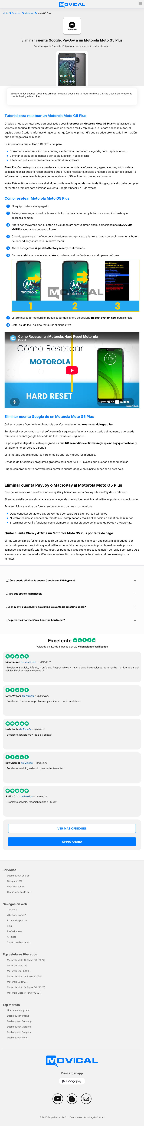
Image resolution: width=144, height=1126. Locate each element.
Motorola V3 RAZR (17, 981)
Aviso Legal (89, 1117)
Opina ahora (72, 841)
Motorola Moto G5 (17, 965)
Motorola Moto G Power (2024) (24, 976)
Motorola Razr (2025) (18, 970)
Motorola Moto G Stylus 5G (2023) (26, 987)
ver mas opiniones (72, 828)
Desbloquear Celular (18, 875)
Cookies (100, 1117)
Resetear (16, 13)
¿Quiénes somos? (17, 915)
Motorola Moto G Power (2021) (24, 992)
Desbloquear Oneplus (19, 1032)
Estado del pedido (17, 920)
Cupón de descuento (18, 942)
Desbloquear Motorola (19, 1026)
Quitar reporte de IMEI (19, 892)
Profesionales (14, 931)
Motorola (29, 13)
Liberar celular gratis (18, 1010)
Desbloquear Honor (17, 1037)
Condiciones (76, 1117)
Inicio (5, 13)
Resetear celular (16, 886)
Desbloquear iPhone (18, 1015)
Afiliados (11, 936)
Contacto (12, 909)
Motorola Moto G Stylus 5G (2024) (26, 960)
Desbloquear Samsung (19, 1021)
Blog (9, 925)
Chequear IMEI (15, 881)
